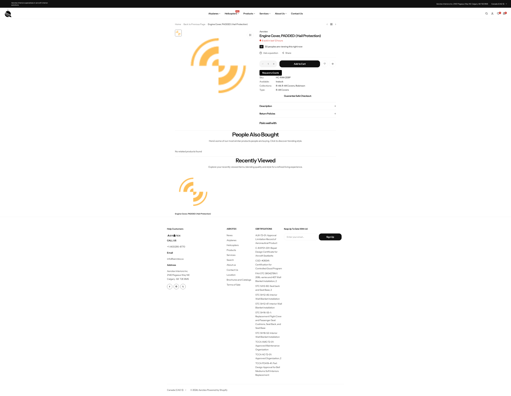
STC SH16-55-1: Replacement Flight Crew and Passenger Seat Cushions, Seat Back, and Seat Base (268, 320)
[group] (219, 66)
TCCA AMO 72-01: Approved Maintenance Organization (267, 345)
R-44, (279, 85)
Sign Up (330, 237)
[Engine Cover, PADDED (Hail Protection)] (193, 192)
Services (231, 255)
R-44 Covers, (289, 85)
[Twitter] (183, 286)
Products (231, 250)
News (229, 235)
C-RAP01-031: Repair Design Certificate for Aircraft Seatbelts (266, 252)
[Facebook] (169, 286)
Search (230, 260)
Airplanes (231, 240)
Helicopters (233, 245)
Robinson (300, 85)
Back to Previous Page (194, 24)
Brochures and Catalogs (239, 279)
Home (178, 24)
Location (231, 275)
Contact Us (232, 270)
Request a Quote (270, 72)
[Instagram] (176, 286)
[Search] (486, 14)
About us (231, 265)
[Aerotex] (8, 13)
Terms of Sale (233, 284)
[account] (492, 14)
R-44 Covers (282, 90)
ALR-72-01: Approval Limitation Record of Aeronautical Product (266, 239)
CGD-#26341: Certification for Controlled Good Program (268, 264)
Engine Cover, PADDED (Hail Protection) (193, 214)
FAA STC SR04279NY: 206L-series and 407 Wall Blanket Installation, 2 (268, 277)
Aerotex (263, 31)
